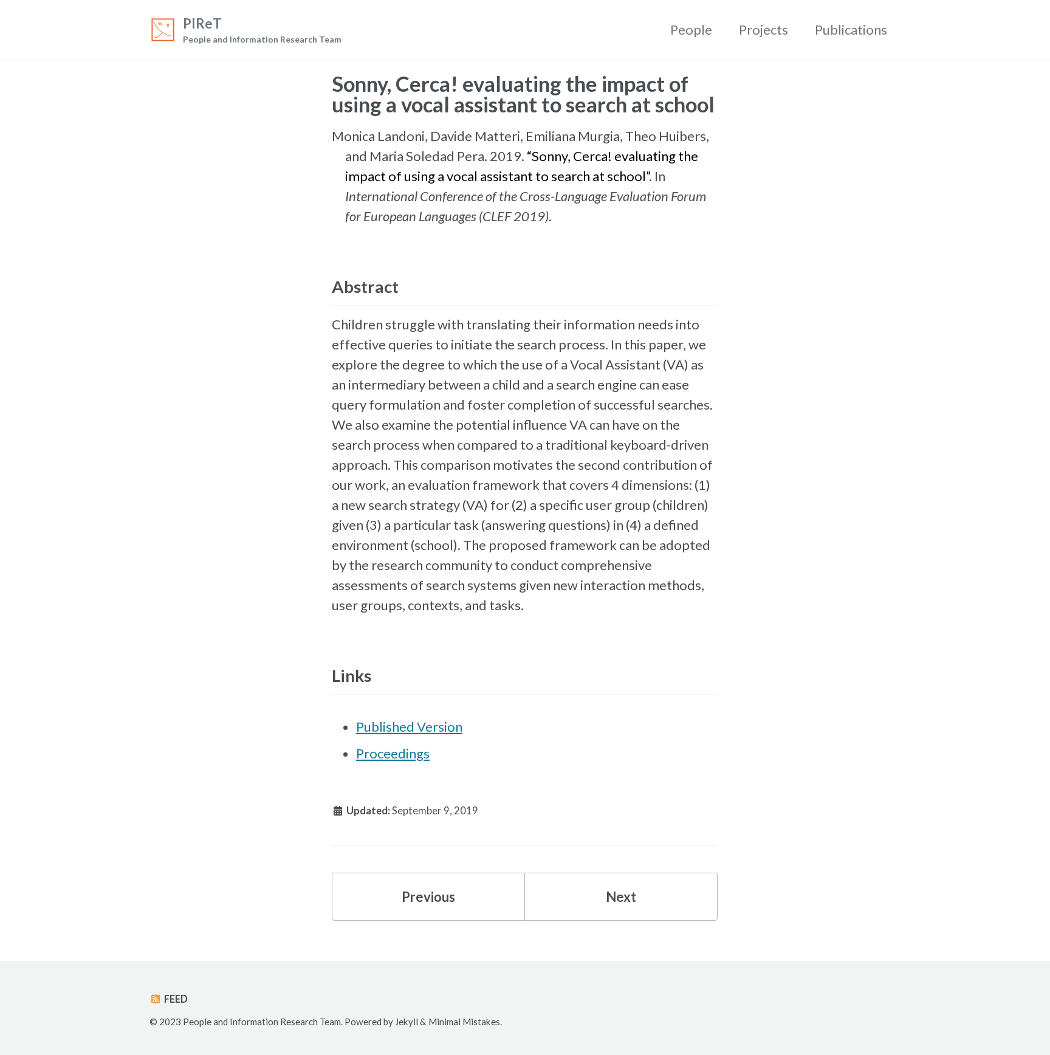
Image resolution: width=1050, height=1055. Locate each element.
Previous (428, 896)
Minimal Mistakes (464, 1021)
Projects (763, 29)
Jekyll (406, 1021)
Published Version (409, 726)
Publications (851, 29)
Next (621, 896)
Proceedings (393, 753)
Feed (175, 999)
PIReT (262, 29)
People (691, 29)
